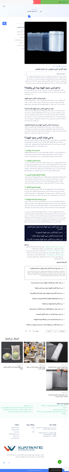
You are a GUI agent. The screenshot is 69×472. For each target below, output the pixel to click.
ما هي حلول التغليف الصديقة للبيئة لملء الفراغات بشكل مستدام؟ (58, 395)
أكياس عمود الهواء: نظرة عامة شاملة (55, 250)
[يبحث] (4, 23)
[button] (33, 2)
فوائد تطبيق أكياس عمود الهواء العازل (55, 254)
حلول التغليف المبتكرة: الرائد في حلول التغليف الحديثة (35, 368)
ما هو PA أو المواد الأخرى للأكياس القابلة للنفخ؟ (13, 368)
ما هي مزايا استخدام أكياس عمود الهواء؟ (54, 246)
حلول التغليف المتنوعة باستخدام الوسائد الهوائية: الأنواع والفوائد (58, 368)
